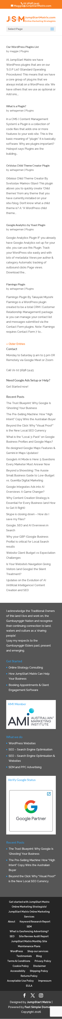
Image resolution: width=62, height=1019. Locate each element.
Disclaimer (39, 966)
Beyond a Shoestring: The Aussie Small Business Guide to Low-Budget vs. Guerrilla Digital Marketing (30, 475)
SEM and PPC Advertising (25, 767)
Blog (39, 956)
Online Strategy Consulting (26, 667)
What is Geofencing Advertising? (29, 931)
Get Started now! (17, 386)
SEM (29, 926)
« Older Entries (15, 344)
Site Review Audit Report (34, 936)
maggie (14, 51)
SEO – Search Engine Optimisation (30, 749)
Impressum (44, 980)
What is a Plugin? (16, 106)
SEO (12, 936)
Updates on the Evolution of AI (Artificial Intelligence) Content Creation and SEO (26, 585)
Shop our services (37, 951)
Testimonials (24, 956)
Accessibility (17, 971)
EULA (29, 985)
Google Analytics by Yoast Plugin (25, 225)
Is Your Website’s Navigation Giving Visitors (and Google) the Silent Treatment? (28, 569)
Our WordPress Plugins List (22, 46)
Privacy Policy (43, 961)
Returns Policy (29, 976)
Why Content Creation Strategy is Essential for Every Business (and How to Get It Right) (30, 503)
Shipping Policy (39, 971)
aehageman (17, 110)
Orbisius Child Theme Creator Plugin (28, 165)
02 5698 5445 (25, 370)
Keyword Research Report (35, 921)
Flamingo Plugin (15, 284)
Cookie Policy (21, 966)
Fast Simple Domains (39, 1007)
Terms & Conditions (18, 961)
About (11, 921)
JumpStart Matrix (39, 1002)
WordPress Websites (22, 743)
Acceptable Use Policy (20, 980)
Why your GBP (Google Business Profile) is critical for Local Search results (27, 541)
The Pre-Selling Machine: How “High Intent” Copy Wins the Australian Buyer (32, 865)
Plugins (24, 51)
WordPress (16, 951)
